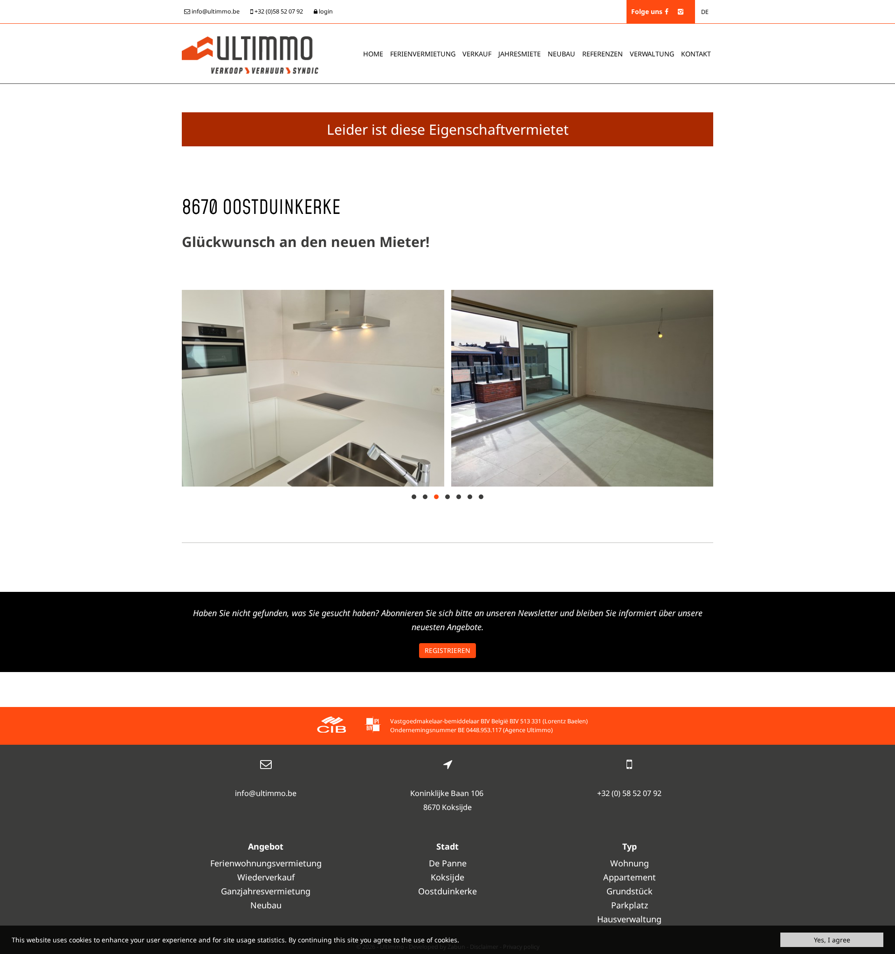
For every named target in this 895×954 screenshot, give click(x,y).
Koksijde (447, 877)
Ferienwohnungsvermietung (266, 863)
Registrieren (447, 650)
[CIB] (331, 726)
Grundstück (629, 891)
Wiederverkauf (266, 877)
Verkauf (476, 53)
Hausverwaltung (629, 919)
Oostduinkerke (447, 891)
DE (705, 12)
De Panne (448, 863)
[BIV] (372, 726)
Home (373, 53)
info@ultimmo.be (265, 793)
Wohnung (629, 863)
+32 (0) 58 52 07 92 (629, 793)
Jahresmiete (519, 53)
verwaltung (652, 53)
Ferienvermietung (422, 53)
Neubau (561, 53)
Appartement (629, 877)
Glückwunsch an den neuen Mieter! (305, 241)
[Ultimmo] (250, 54)
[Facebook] (666, 11)
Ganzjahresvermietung (265, 891)
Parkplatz (629, 905)
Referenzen (602, 53)
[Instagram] (680, 11)
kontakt (696, 53)
